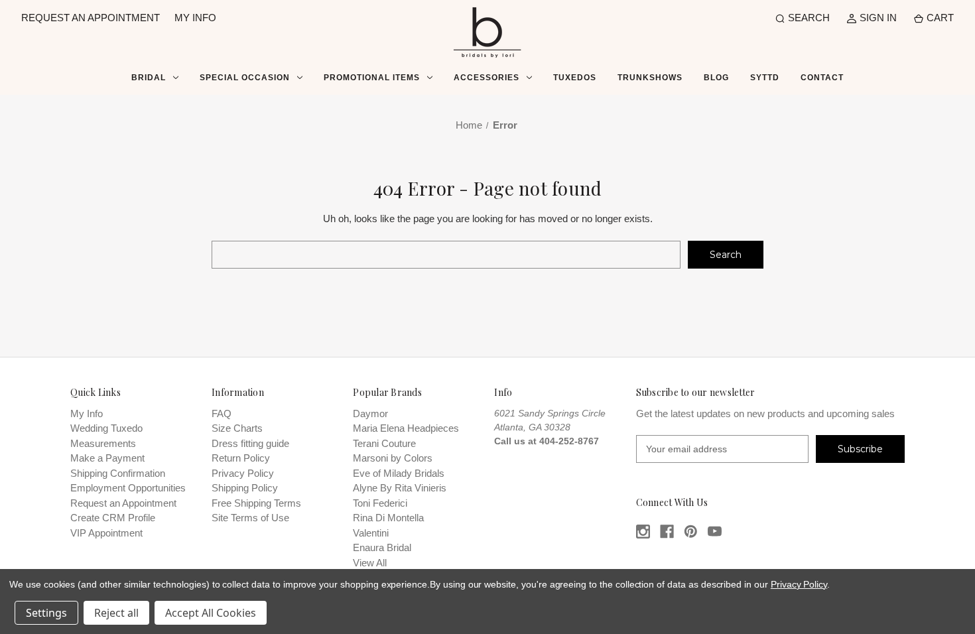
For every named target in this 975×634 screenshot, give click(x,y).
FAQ (221, 413)
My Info (86, 413)
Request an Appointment (123, 503)
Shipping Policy (245, 487)
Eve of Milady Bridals (398, 473)
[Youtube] (715, 532)
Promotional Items (372, 77)
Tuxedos (574, 77)
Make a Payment (107, 458)
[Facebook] (667, 532)
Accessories (486, 77)
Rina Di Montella (388, 517)
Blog (716, 77)
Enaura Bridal (382, 547)
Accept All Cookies (210, 612)
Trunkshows (650, 77)
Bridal (148, 77)
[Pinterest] (691, 532)
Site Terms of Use (250, 517)
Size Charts (237, 428)
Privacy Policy (243, 473)
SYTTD (764, 77)
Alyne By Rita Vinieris (399, 487)
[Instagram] (643, 532)
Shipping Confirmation (117, 473)
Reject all (116, 612)
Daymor (370, 413)
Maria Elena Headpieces (406, 428)
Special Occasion (245, 77)
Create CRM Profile (112, 517)
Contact (822, 77)
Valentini (371, 533)
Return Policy (241, 458)
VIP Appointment (106, 533)
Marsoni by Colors (392, 458)
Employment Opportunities (128, 487)
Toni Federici (380, 503)
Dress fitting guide (250, 443)
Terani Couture (384, 443)
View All (370, 562)
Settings (46, 612)
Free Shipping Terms (256, 503)
